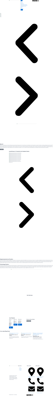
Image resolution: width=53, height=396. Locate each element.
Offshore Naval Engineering (24, 4)
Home (21, 1)
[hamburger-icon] (22, 0)
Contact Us (22, 8)
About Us (22, 2)
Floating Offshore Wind (23, 6)
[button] (26, 43)
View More (10, 327)
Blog (36, 335)
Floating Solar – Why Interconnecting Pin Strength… (37, 336)
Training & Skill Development (24, 5)
